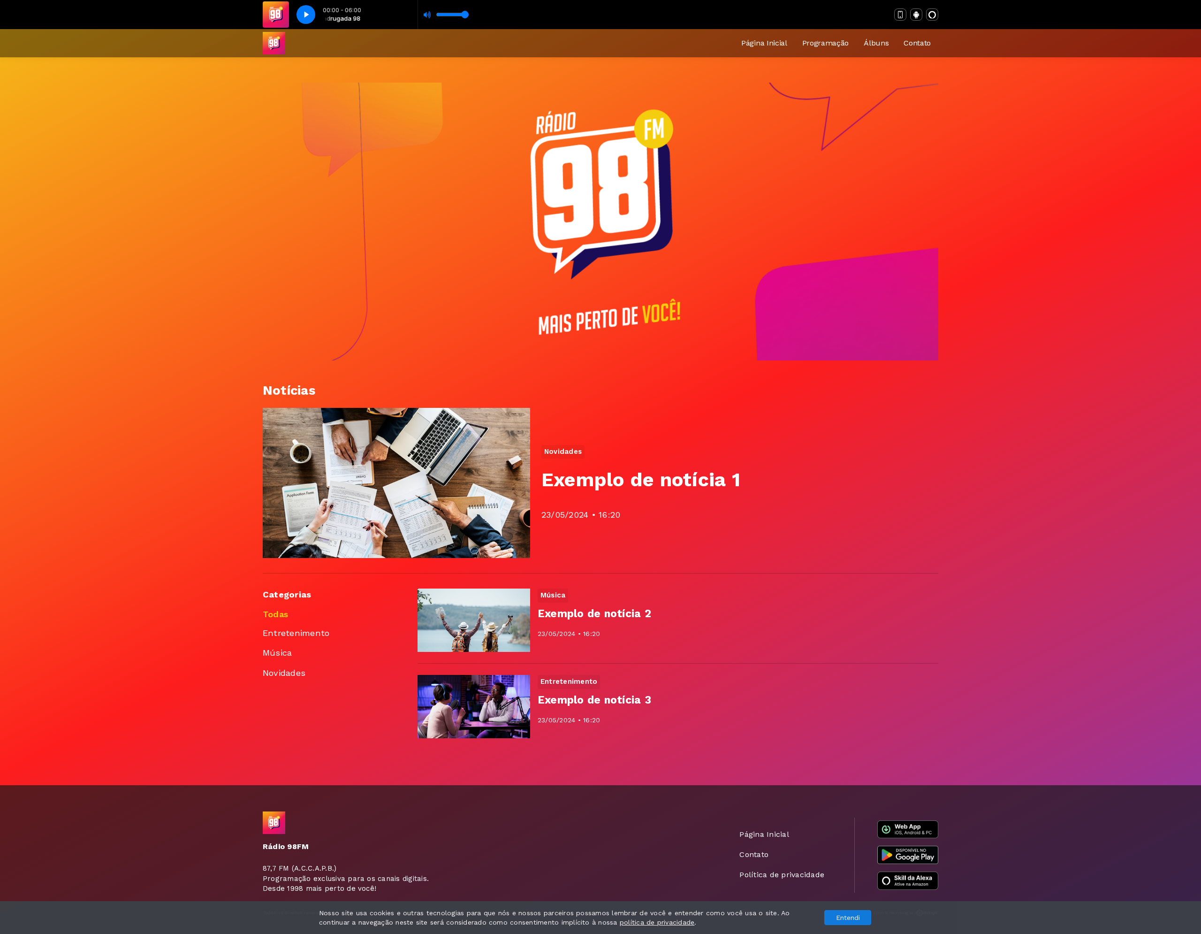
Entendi (848, 917)
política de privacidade (657, 922)
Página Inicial (764, 42)
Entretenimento (296, 633)
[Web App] (900, 14)
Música (277, 653)
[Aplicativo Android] (916, 14)
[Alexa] (932, 14)
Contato (917, 42)
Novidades (284, 673)
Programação (825, 42)
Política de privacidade (781, 874)
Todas (275, 614)
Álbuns (876, 42)
